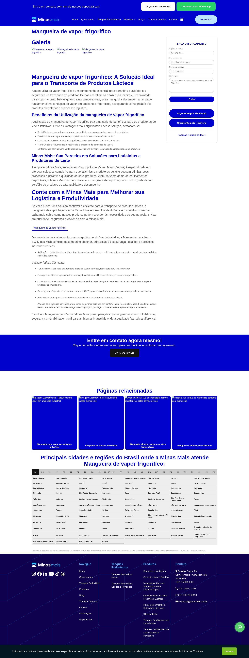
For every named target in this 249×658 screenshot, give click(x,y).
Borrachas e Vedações (154, 571)
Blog (140, 19)
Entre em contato (124, 352)
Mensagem (173, 76)
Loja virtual (206, 19)
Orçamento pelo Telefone (191, 123)
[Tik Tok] (57, 574)
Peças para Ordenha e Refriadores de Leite (154, 606)
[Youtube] (51, 574)
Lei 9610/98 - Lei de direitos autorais (193, 551)
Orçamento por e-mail (158, 6)
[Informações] (182, 19)
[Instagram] (34, 574)
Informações (85, 613)
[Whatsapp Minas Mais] (240, 627)
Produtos (128, 19)
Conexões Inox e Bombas (156, 577)
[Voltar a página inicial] (46, 19)
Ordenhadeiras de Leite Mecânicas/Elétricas (155, 597)
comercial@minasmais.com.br (192, 601)
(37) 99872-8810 (187, 595)
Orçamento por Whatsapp (196, 6)
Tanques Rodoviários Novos (122, 576)
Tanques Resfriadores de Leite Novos (156, 622)
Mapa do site (86, 619)
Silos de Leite (150, 614)
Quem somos (88, 19)
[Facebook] (39, 574)
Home (75, 19)
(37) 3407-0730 (187, 588)
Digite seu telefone (176, 67)
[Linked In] (45, 574)
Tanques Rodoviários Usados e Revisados (122, 585)
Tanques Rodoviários (108, 19)
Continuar (229, 651)
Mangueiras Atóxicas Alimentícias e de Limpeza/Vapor (153, 586)
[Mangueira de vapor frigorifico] (44, 60)
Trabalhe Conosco (157, 19)
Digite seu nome (175, 49)
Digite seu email (175, 58)
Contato (173, 19)
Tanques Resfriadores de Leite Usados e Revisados (156, 632)
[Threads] (63, 574)
